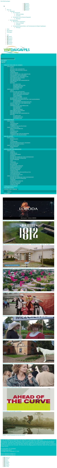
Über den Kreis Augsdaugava (19, 21)
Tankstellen (14, 184)
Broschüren (9, 30)
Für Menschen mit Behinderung (19, 80)
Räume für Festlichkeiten (18, 178)
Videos (9, 192)
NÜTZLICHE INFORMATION (12, 149)
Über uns (9, 9)
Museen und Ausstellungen (18, 70)
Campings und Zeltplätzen (18, 135)
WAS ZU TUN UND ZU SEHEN (13, 65)
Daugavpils (12, 11)
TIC (8, 35)
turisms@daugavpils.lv (6, 450)
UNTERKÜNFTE (9, 119)
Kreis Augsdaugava (14, 20)
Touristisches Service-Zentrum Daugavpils (22, 17)
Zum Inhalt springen (5, 1)
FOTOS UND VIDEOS (10, 189)
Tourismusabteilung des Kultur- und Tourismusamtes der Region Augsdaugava (29, 26)
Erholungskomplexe (16, 128)
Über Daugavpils (16, 12)
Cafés (12, 147)
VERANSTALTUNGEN (10, 186)
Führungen (18, 18)
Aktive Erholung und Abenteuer (20, 103)
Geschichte (18, 15)
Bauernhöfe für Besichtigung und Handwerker (25, 99)
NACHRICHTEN (9, 187)
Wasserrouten (17, 118)
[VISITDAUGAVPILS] (17, 52)
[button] (11, 9)
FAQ (8, 29)
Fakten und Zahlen (20, 14)
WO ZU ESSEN (8, 136)
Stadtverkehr (14, 159)
